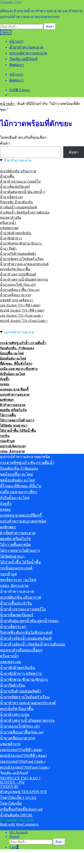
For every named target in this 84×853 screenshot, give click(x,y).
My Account (18, 832)
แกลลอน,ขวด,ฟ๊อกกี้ (14, 389)
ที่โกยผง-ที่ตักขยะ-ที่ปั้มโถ (20, 486)
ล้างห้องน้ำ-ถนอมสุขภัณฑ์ (18, 207)
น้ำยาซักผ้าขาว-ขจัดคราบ (21, 674)
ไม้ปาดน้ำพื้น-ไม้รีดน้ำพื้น (18, 430)
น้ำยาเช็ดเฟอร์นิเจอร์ (15, 186)
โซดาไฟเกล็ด (11, 803)
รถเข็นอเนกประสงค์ (16, 568)
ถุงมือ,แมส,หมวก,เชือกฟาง (19, 369)
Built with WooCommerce (19, 824)
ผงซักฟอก (7, 400)
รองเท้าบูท (7, 441)
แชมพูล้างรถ (10, 744)
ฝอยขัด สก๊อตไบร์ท (13, 410)
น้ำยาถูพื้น (7, 176)
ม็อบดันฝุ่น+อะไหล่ (13, 358)
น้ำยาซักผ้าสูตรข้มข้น (15, 233)
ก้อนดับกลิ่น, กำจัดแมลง (17, 348)
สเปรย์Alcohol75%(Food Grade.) (25, 767)
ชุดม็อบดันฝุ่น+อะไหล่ (17, 480)
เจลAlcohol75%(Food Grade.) (22, 761)
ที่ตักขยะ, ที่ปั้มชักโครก (16, 363)
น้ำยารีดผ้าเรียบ (12, 685)
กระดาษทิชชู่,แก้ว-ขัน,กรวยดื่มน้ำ (27, 463)
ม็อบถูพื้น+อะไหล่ (12, 353)
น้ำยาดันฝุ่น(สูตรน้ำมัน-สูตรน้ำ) (22, 192)
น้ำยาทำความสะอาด (26, 47)
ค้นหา (50, 26)
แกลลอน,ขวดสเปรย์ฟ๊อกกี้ (21, 515)
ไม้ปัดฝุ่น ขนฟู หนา (13, 425)
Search (14, 836)
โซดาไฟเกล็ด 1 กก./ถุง (18, 798)
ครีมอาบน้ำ (8, 223)
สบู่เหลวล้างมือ (10, 217)
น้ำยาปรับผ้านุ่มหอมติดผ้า (18, 254)
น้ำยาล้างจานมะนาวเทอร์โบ (20, 181)
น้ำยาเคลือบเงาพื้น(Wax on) (22, 732)
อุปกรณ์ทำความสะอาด (28, 53)
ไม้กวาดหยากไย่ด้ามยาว (17, 420)
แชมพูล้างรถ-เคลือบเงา (16, 300)
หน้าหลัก (7, 104)
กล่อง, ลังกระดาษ (12, 451)
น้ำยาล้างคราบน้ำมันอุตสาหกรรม (24, 279)
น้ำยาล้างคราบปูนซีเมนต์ (18, 274)
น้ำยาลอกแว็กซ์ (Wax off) (18, 284)
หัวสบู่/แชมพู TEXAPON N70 (23, 792)
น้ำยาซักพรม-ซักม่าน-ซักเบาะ (21, 243)
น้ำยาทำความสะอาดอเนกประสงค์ (24, 264)
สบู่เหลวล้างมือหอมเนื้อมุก (21, 650)
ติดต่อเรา (16, 65)
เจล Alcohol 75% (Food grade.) (21, 315)
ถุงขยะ (5, 384)
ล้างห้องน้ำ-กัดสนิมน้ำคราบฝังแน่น (24, 212)
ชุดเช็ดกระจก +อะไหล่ (18, 580)
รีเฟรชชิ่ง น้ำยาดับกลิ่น (16, 202)
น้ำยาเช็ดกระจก (11, 197)
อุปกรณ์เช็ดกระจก (13, 446)
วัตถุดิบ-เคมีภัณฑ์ (23, 59)
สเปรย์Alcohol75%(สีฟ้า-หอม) (23, 756)
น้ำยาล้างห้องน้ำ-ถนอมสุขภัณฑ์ (26, 638)
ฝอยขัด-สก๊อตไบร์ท (15, 539)
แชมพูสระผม (9, 228)
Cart (13, 847)
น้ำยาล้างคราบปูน (14, 715)
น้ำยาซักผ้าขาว (11, 238)
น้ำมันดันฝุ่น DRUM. (16, 815)
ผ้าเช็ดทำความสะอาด (17, 533)
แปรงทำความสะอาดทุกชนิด (23, 521)
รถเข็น (5, 436)
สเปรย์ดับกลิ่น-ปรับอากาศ (20, 597)
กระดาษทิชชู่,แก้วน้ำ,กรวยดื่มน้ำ (23, 343)
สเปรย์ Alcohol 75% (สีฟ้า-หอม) (22, 310)
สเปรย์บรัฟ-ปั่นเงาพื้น (15, 269)
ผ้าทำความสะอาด (12, 405)
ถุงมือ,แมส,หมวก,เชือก (18, 492)
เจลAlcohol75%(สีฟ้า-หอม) (21, 750)
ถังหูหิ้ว (5, 379)
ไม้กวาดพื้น (8, 415)
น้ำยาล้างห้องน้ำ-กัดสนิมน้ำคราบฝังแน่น (32, 644)
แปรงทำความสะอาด (14, 394)
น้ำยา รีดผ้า (8, 248)
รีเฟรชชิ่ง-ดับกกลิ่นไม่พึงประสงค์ (26, 633)
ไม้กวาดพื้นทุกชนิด (15, 545)
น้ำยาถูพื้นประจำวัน (16, 603)
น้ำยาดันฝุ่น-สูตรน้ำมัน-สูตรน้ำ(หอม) (29, 621)
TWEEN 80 (9, 787)
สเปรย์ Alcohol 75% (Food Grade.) (23, 321)
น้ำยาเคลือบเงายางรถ (15, 295)
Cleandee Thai (10, 2)
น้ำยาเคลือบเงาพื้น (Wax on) (20, 290)
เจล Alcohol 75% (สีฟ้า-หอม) (20, 305)
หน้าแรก (16, 41)
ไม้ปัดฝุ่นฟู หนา (12, 556)
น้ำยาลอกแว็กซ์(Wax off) (19, 726)
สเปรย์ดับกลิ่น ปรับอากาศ (18, 171)
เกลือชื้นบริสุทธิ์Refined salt (21, 809)
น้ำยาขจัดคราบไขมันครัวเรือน (22, 259)
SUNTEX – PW (12, 782)
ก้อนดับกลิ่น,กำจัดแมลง (19, 468)
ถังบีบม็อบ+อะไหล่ (12, 374)
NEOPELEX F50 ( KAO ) (20, 778)
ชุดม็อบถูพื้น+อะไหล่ (16, 474)
